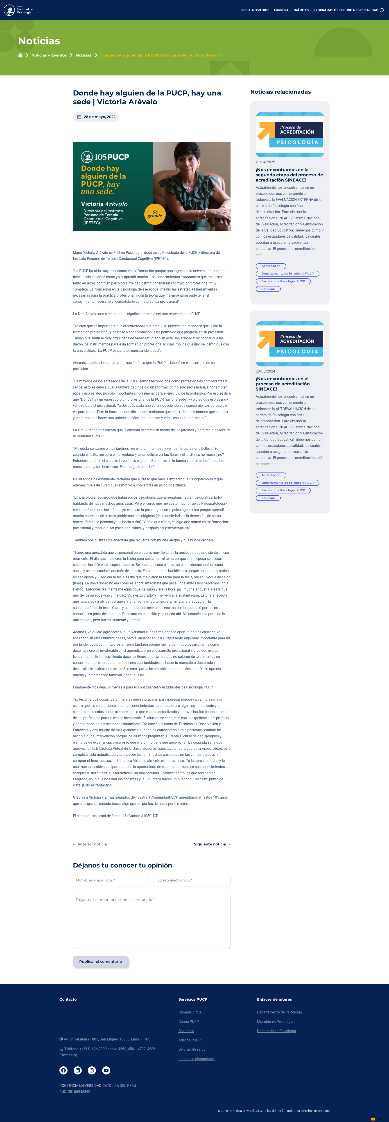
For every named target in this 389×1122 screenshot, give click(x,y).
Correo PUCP (189, 1022)
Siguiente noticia (210, 844)
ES (379, 1119)
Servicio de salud (192, 1049)
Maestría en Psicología (275, 1022)
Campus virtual (191, 1012)
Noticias (83, 55)
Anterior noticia (92, 844)
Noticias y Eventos (49, 55)
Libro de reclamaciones (197, 1059)
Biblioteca (186, 1031)
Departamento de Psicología (279, 1012)
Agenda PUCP (190, 1040)
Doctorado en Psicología (276, 1031)
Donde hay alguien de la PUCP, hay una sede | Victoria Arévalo (160, 55)
